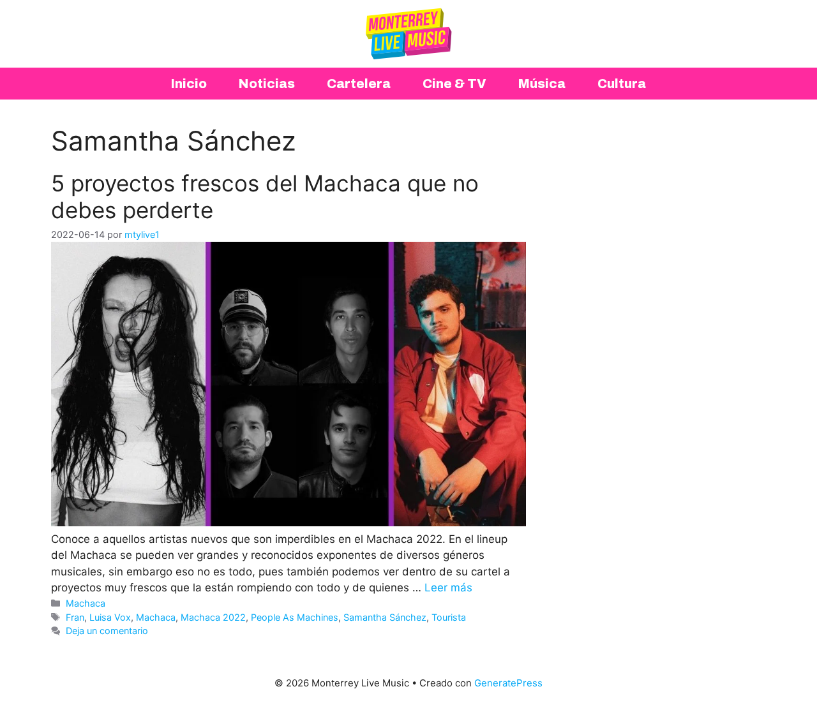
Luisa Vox (110, 617)
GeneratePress (508, 683)
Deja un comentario (107, 630)
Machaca (85, 603)
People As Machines (294, 617)
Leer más (448, 587)
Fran (75, 617)
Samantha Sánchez (384, 617)
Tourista (448, 617)
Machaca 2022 (213, 617)
